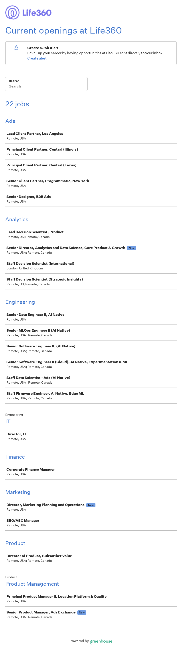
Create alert (37, 58)
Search (14, 81)
